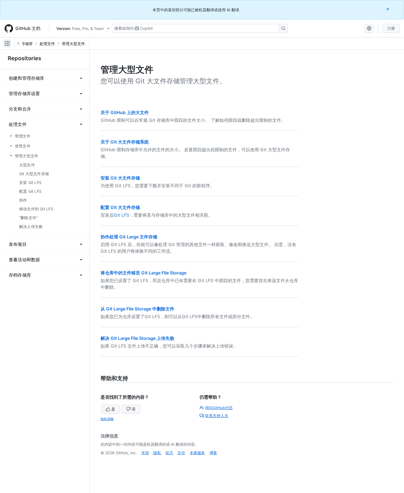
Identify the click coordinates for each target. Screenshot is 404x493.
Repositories (24, 58)
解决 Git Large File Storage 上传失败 (137, 338)
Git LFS (121, 215)
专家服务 (197, 452)
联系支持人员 (216, 415)
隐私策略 (107, 419)
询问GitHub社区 (219, 407)
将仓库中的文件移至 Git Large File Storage (143, 273)
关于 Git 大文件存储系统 (125, 142)
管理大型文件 (73, 43)
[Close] (388, 9)
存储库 (27, 43)
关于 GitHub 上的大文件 (125, 112)
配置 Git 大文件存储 (120, 207)
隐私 (157, 452)
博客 (213, 452)
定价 (181, 452)
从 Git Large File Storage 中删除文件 (137, 309)
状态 (169, 452)
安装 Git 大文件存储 (120, 178)
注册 (391, 28)
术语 (145, 452)
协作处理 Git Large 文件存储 (129, 236)
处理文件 (47, 43)
